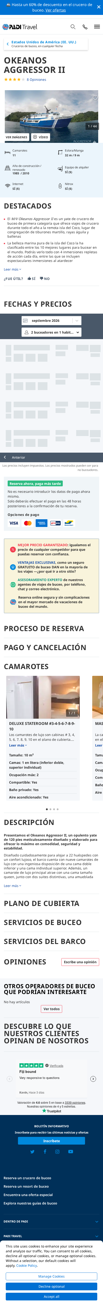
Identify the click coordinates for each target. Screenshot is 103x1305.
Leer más (11, 269)
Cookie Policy (26, 1265)
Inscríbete (51, 1141)
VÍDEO (43, 137)
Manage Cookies (51, 1276)
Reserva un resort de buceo (26, 1186)
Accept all (51, 1296)
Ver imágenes (16, 137)
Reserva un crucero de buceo (27, 1178)
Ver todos (52, 1009)
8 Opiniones (36, 79)
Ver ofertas (56, 10)
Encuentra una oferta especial (28, 1194)
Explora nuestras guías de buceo (30, 1203)
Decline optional (52, 1286)
